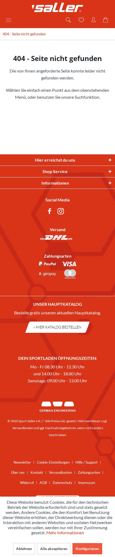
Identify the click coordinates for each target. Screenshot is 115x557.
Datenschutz (62, 482)
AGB (43, 482)
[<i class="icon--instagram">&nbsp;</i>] (61, 212)
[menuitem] (10, 20)
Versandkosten (22, 428)
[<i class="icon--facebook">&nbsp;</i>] (50, 212)
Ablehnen (24, 548)
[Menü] (10, 20)
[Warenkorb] (106, 20)
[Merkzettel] (80, 20)
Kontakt (36, 472)
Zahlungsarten (89, 472)
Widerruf (27, 482)
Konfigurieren (87, 548)
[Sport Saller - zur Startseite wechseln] (57, 7)
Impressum (86, 482)
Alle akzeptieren (53, 548)
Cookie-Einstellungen (53, 462)
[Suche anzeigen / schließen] (68, 20)
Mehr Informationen (65, 532)
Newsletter (22, 462)
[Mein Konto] (93, 20)
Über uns (18, 472)
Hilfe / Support (86, 462)
